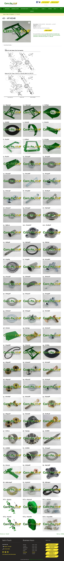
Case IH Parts (35, 8)
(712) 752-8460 (45, 2)
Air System (11, 14)
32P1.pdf (51, 36)
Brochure (52, 547)
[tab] (7, 45)
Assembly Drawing (7, 45)
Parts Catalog (52, 544)
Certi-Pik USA (5, 554)
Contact (32, 11)
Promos (50, 8)
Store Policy (52, 556)
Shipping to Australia (52, 553)
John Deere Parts (24, 8)
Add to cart (48, 30)
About (55, 8)
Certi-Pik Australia (12, 554)
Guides (43, 8)
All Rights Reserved (33, 559)
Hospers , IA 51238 (7, 546)
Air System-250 (56, 33)
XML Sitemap (40, 559)
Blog (61, 8)
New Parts (7, 8)
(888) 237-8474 (54, 2)
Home (4, 14)
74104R (46, 33)
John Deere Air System (43, 36)
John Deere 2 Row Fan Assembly (39, 35)
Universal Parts (15, 8)
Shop (7, 14)
